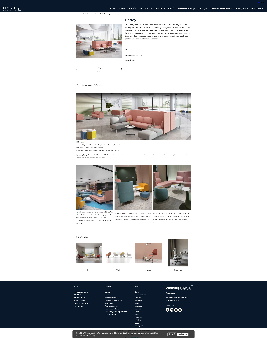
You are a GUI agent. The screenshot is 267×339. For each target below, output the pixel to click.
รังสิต (137, 303)
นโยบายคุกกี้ (92, 335)
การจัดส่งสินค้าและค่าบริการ (113, 300)
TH (261, 2)
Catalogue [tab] (98, 85)
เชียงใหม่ (138, 320)
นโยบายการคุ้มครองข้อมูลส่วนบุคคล (116, 312)
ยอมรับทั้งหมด (182, 334)
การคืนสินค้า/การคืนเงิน (112, 298)
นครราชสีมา (139, 317)
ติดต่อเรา (107, 295)
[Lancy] (99, 41)
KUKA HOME (78, 306)
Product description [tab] (84, 85)
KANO (135, 55)
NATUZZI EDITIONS (81, 292)
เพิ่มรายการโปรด (132, 50)
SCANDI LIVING (79, 300)
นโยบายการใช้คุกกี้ (110, 315)
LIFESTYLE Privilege (186, 8)
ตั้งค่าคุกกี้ (172, 334)
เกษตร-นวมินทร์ (140, 295)
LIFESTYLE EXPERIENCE (220, 8)
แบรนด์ (132, 8)
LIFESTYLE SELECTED (81, 303)
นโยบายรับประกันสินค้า (112, 309)
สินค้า (121, 8)
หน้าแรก (113, 8)
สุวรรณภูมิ (138, 306)
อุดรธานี (137, 323)
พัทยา (137, 314)
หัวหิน (137, 312)
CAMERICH (77, 295)
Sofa (140, 55)
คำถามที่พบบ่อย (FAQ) (111, 306)
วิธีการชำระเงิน (109, 303)
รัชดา (137, 292)
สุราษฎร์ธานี (139, 326)
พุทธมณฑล (138, 297)
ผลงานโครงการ (146, 8)
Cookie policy (257, 8)
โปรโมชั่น (171, 8)
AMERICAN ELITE (80, 297)
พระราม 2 (138, 309)
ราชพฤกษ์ (138, 300)
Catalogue (202, 8)
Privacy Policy (242, 8)
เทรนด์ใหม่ (159, 8)
